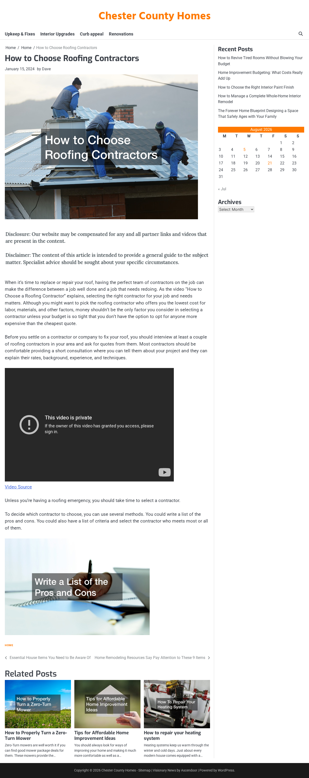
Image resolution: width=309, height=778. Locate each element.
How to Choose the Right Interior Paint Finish (256, 87)
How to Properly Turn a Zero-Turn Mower (36, 735)
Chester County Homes (154, 16)
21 (270, 163)
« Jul (222, 189)
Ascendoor (189, 770)
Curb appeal (92, 33)
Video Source (18, 487)
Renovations (121, 33)
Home (9, 645)
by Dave (44, 69)
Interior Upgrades (57, 33)
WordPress (226, 770)
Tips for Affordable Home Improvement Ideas (101, 735)
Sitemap (144, 770)
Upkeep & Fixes (20, 33)
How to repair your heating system (172, 735)
